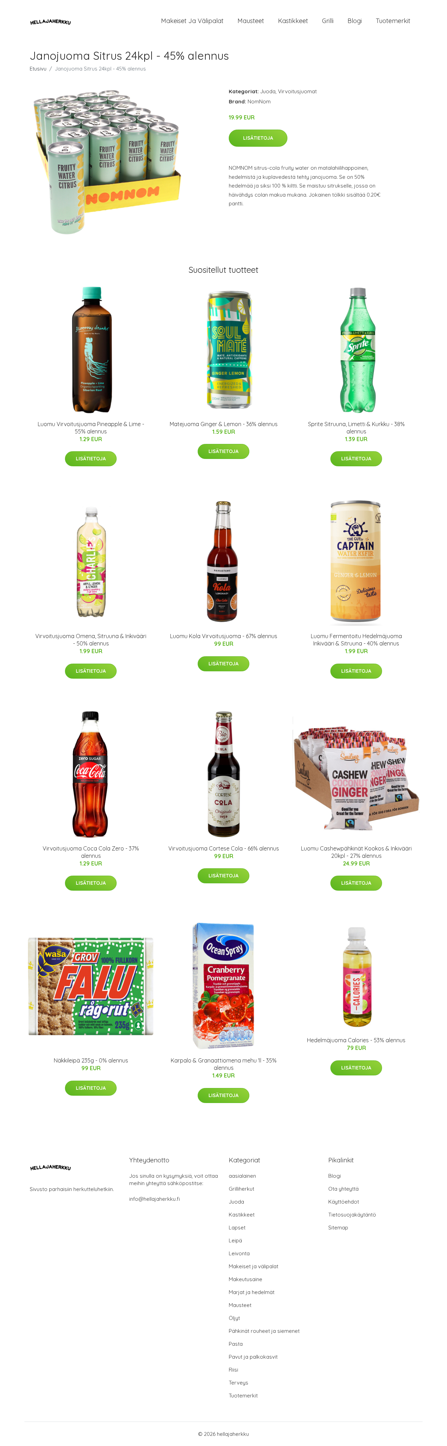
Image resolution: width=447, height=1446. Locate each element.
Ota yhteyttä (343, 1188)
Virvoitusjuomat (297, 91)
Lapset (237, 1227)
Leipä (235, 1240)
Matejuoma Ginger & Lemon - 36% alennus (224, 424)
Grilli (328, 21)
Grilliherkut (241, 1188)
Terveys (238, 1382)
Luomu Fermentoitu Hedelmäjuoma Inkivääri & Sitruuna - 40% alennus (356, 640)
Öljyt (234, 1318)
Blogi (354, 21)
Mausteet (250, 21)
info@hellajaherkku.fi (154, 1199)
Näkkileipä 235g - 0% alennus (91, 1060)
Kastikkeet (293, 21)
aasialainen (242, 1176)
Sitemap (338, 1227)
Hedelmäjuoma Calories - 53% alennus (356, 1040)
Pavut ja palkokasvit (253, 1356)
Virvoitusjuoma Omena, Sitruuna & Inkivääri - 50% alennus (90, 640)
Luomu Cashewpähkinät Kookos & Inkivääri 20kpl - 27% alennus (356, 852)
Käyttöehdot (343, 1201)
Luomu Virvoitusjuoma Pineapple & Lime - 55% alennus (91, 428)
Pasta (236, 1344)
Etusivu (38, 68)
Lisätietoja (258, 138)
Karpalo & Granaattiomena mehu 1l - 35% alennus (224, 1064)
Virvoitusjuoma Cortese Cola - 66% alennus (223, 848)
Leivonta (239, 1253)
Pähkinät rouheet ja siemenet (264, 1331)
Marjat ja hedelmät (251, 1292)
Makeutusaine (245, 1279)
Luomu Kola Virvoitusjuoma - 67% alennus (223, 636)
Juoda (268, 91)
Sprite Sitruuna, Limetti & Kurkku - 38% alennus (356, 428)
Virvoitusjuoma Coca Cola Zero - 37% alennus (91, 852)
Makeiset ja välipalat (192, 21)
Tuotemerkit (393, 21)
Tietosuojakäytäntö (352, 1214)
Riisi (233, 1369)
